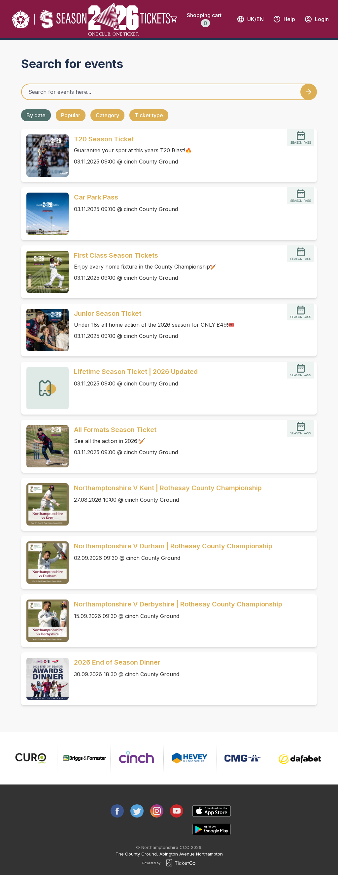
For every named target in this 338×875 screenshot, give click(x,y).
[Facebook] (117, 811)
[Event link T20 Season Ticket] (45, 155)
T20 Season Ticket (104, 139)
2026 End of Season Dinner (117, 662)
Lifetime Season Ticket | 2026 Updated (136, 372)
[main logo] (32, 19)
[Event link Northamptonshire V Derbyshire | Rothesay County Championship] (45, 620)
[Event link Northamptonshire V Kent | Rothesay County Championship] (45, 504)
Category (107, 115)
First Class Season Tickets (116, 255)
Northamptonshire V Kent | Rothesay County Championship (168, 488)
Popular (70, 115)
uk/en (255, 19)
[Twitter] (137, 811)
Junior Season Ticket (107, 313)
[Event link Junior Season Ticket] (45, 330)
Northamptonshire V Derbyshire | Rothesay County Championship (178, 604)
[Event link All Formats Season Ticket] (45, 446)
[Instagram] (156, 811)
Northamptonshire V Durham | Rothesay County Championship (173, 546)
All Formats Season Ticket (115, 430)
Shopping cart (204, 19)
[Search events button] (308, 92)
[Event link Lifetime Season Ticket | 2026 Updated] (45, 388)
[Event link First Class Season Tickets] (45, 271)
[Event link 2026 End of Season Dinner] (45, 678)
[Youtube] (176, 811)
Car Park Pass (96, 197)
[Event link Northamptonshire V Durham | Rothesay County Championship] (45, 562)
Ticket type (149, 115)
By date (36, 115)
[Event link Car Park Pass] (45, 213)
